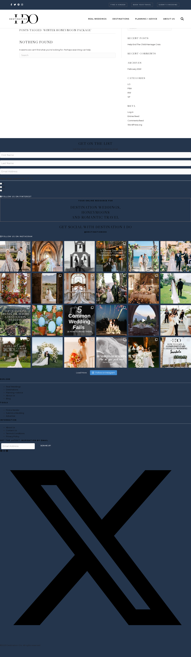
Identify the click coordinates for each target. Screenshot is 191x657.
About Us (169, 19)
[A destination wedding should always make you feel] (15, 256)
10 (3, 187)
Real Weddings (97, 19)
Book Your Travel (142, 5)
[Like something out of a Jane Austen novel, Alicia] (143, 288)
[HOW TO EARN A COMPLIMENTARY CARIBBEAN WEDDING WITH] (175, 352)
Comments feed (136, 120)
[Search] (179, 18)
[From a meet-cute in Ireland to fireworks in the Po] (111, 320)
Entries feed (133, 116)
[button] (1, 451)
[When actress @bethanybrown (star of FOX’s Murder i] (111, 256)
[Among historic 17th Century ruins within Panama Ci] (143, 352)
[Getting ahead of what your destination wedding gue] (15, 320)
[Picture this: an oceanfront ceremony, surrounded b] (111, 352)
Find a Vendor (118, 5)
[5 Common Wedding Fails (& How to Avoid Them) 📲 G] (79, 320)
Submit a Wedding (168, 5)
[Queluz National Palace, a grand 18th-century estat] (79, 288)
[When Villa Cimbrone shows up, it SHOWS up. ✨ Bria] (47, 256)
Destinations (121, 19)
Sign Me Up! (45, 446)
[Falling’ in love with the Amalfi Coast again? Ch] (143, 320)
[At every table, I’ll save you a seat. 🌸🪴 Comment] (47, 320)
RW (129, 92)
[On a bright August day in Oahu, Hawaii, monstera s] (111, 288)
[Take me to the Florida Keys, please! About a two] (143, 256)
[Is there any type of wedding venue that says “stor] (15, 352)
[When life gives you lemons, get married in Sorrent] (175, 256)
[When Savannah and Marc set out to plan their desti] (47, 288)
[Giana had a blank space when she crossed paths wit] (47, 352)
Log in (130, 112)
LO (129, 84)
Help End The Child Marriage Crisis (144, 44)
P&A (130, 88)
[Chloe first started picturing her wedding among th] (175, 288)
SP (129, 97)
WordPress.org (135, 125)
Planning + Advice (146, 19)
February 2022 (134, 69)
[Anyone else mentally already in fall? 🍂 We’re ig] (15, 288)
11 (3, 190)
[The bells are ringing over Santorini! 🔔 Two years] (79, 256)
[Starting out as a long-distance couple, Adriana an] (79, 352)
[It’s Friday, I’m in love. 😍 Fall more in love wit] (175, 320)
